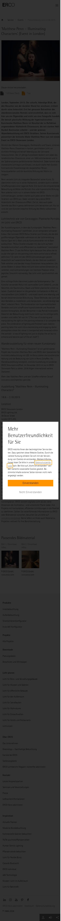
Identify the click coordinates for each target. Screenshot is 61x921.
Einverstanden (31, 483)
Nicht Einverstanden (30, 492)
